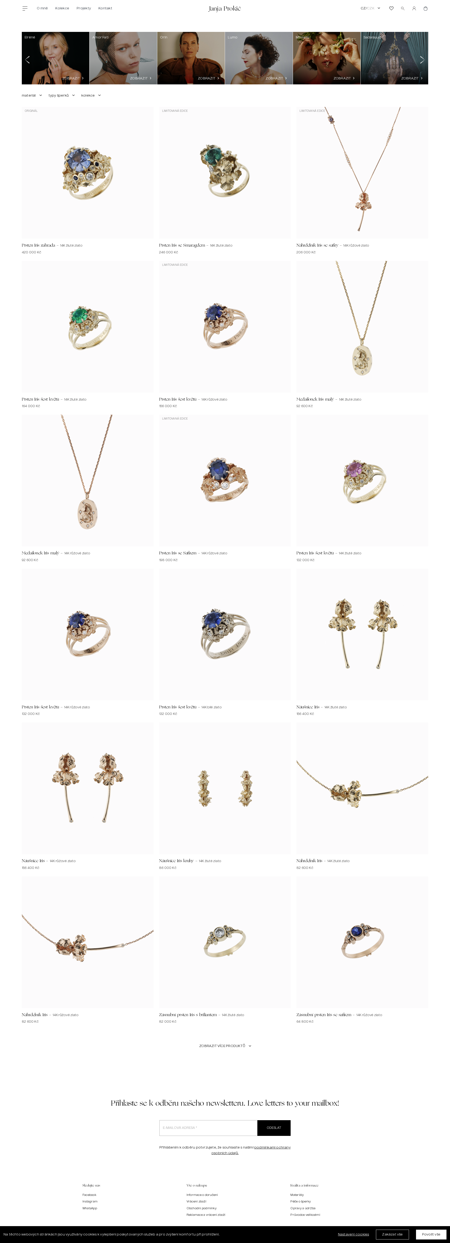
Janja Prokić (225, 8)
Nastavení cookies (353, 1234)
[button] (27, 58)
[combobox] (32, 95)
